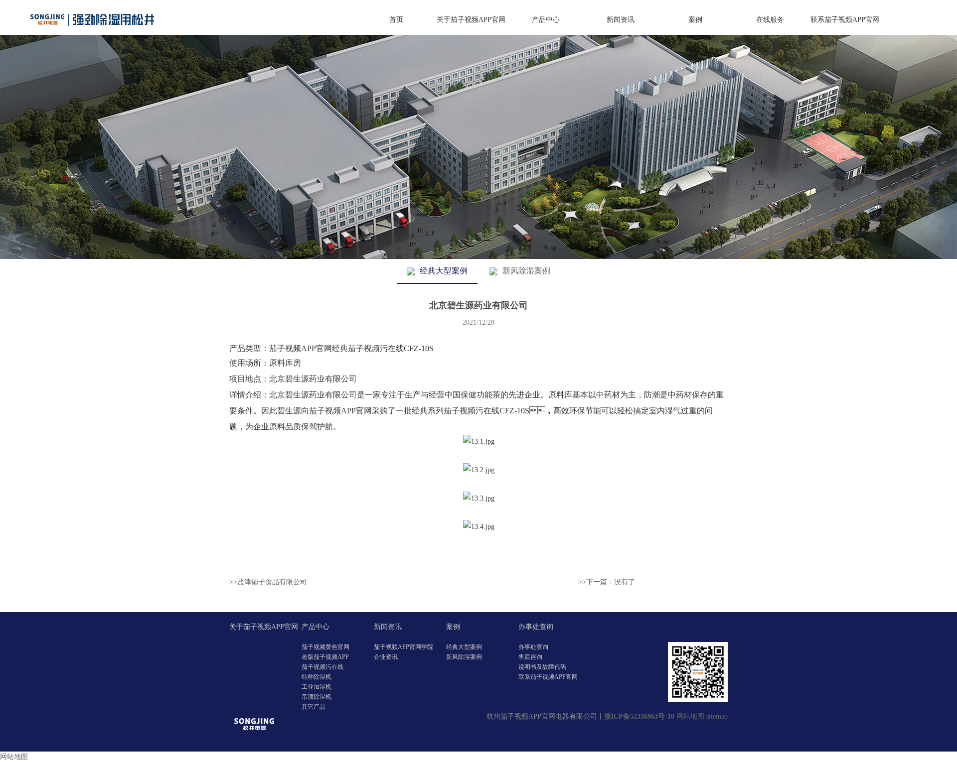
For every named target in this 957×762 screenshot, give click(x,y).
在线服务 (770, 19)
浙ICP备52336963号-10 (639, 716)
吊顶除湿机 (316, 696)
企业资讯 (386, 656)
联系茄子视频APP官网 (844, 19)
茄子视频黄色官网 (325, 646)
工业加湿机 (316, 686)
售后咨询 (530, 656)
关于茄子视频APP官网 (471, 19)
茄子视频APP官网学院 (403, 646)
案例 (695, 19)
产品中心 (546, 19)
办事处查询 (535, 627)
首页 (396, 19)
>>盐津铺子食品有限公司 (268, 582)
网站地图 (690, 716)
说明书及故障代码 (542, 666)
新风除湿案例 (526, 270)
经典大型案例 (444, 270)
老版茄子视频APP (325, 656)
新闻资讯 (621, 19)
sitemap (717, 716)
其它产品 (313, 706)
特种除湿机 (316, 676)
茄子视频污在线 (322, 666)
